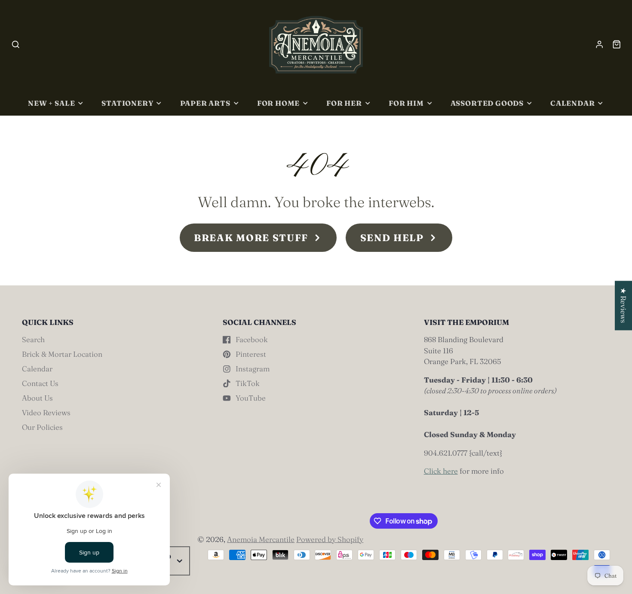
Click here (441, 470)
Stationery (127, 103)
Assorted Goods (487, 103)
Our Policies (42, 427)
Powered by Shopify (329, 539)
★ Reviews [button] (623, 305)
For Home (278, 103)
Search (33, 339)
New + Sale (51, 103)
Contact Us (40, 383)
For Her (344, 103)
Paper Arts (205, 103)
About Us (37, 397)
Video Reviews (46, 412)
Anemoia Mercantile (261, 539)
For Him (406, 103)
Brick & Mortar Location (62, 353)
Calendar (572, 103)
